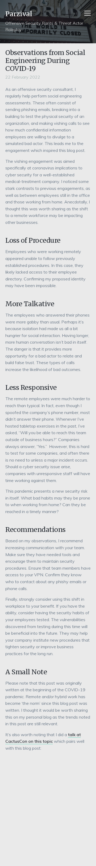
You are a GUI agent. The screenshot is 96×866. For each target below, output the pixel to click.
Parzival (18, 14)
